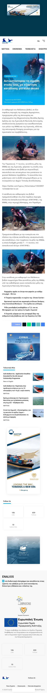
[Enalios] (7, 40)
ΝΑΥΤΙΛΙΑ (6, 393)
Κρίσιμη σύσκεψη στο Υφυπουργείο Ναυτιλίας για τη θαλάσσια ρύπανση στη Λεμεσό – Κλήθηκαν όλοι (15, 400)
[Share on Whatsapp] (15, 94)
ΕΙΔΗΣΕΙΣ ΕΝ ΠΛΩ (10, 76)
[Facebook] (13, 512)
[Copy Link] (22, 94)
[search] (34, 41)
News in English (8, 381)
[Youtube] (13, 524)
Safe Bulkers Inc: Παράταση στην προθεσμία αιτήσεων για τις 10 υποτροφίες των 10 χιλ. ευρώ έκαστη (16, 388)
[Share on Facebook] (9, 94)
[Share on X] (12, 94)
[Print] (26, 94)
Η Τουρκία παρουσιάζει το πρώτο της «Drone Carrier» (25, 298)
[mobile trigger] (43, 41)
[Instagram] (34, 512)
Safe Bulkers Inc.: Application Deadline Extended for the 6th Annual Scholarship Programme (16, 376)
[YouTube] (40, 678)
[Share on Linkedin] (19, 94)
